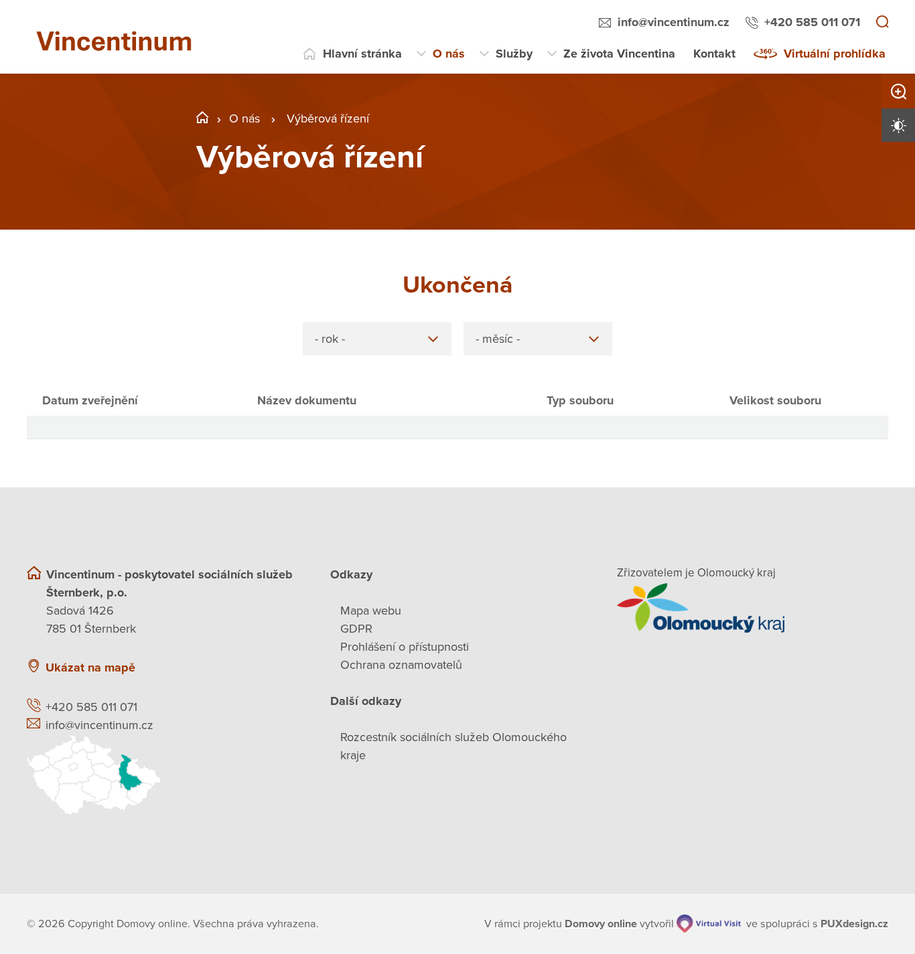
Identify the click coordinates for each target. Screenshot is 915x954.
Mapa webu (370, 610)
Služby (514, 53)
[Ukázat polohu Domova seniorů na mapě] (162, 774)
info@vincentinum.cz (673, 22)
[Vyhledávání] (882, 22)
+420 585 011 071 (812, 22)
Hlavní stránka (362, 53)
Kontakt (714, 53)
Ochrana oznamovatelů (401, 664)
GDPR (356, 628)
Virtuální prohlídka (835, 53)
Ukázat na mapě (90, 667)
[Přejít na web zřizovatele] (752, 608)
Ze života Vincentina (619, 53)
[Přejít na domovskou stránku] (121, 37)
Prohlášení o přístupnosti (404, 646)
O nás (449, 53)
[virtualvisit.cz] (709, 924)
